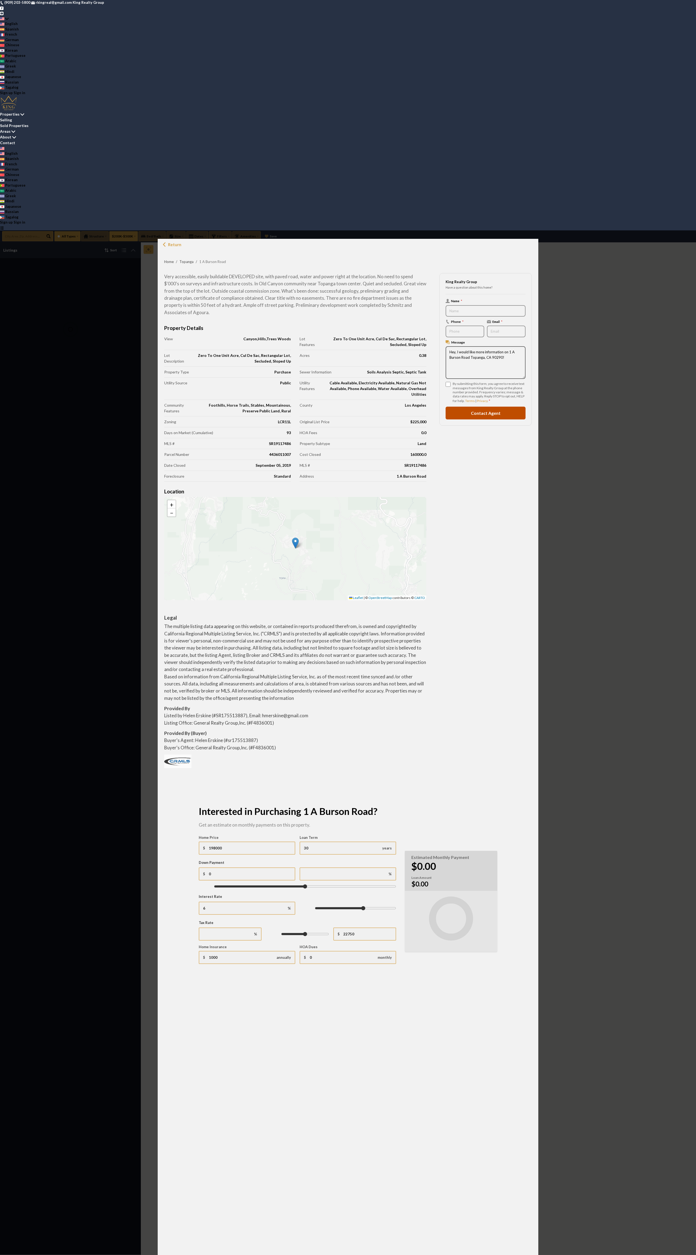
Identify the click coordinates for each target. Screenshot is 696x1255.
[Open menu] (2, 228)
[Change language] (4, 18)
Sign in (19, 93)
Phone (457, 321)
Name (456, 301)
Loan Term (309, 837)
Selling (6, 120)
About (5, 137)
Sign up (6, 93)
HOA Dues (309, 947)
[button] (295, 543)
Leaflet (357, 598)
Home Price (209, 837)
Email (497, 321)
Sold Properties (14, 125)
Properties (10, 114)
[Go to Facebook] (2, 8)
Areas (5, 131)
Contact (7, 142)
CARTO (419, 598)
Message (458, 342)
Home (169, 261)
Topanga (186, 261)
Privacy (482, 401)
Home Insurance (213, 947)
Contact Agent (486, 413)
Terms (470, 401)
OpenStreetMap (380, 598)
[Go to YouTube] (2, 13)
